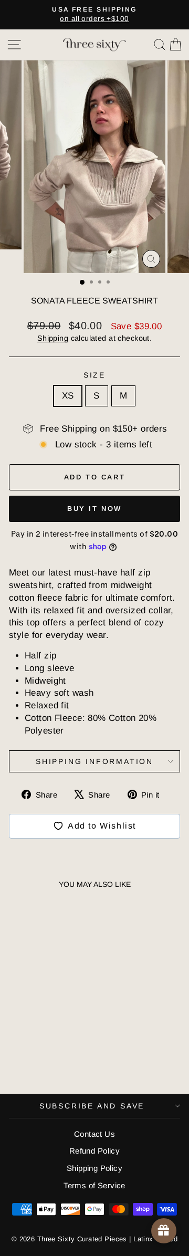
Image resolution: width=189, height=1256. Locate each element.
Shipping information (94, 761)
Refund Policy (94, 1150)
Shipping (52, 338)
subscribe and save (91, 1106)
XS (68, 396)
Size (94, 375)
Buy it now (94, 508)
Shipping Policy (94, 1168)
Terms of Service (94, 1185)
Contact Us (94, 1133)
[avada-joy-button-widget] (163, 1230)
